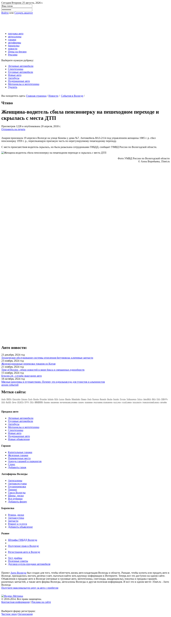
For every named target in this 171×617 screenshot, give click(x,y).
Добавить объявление (20, 526)
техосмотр (137, 402)
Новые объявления (19, 439)
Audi (3, 399)
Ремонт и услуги (17, 523)
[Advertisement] (62, 21)
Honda (35, 399)
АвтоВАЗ (147, 399)
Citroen (24, 399)
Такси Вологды (17, 492)
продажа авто (15, 33)
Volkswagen (131, 399)
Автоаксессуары (17, 483)
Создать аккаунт (23, 12)
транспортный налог (150, 402)
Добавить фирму (17, 501)
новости (12, 48)
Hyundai (43, 399)
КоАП (8, 402)
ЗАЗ (3, 402)
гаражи (12, 39)
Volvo (139, 399)
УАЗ (31, 402)
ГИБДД (164, 399)
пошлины (88, 402)
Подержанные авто (19, 81)
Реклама (12, 54)
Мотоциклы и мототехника (23, 84)
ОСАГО (20, 402)
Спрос (11, 464)
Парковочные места (19, 458)
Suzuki (116, 399)
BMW (9, 399)
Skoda (109, 399)
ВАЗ (153, 399)
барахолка (13, 45)
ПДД (27, 402)
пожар (80, 402)
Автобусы (13, 78)
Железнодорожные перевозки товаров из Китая (28, 363)
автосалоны (14, 36)
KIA (56, 399)
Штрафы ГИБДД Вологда (22, 540)
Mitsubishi (76, 399)
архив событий (10, 384)
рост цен (116, 402)
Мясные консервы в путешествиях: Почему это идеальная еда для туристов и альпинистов (53, 381)
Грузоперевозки (17, 486)
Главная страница (36, 95)
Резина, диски (16, 514)
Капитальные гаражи (20, 452)
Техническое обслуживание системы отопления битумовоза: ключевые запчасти (47, 357)
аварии (39, 401)
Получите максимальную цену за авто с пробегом (29, 587)
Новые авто (14, 75)
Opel (89, 399)
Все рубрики (15, 498)
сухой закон (126, 402)
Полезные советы (18, 561)
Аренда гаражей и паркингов (25, 461)
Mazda (67, 399)
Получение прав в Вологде (23, 546)
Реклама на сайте (41, 602)
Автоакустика (16, 517)
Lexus (61, 399)
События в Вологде (72, 95)
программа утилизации (103, 402)
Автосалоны (15, 480)
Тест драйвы (15, 558)
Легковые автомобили (20, 66)
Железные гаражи (18, 455)
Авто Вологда (18, 572)
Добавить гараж (17, 467)
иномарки (55, 402)
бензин (46, 402)
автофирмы (14, 42)
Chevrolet (16, 399)
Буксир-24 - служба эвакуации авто (21, 375)
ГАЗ (158, 399)
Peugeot (95, 399)
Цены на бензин (17, 51)
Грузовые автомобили (20, 72)
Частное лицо (9, 614)
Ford (30, 399)
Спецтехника (15, 69)
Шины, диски (16, 495)
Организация (25, 614)
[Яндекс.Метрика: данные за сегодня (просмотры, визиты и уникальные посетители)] (12, 596)
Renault (103, 399)
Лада (14, 402)
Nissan (83, 399)
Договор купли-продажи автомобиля (29, 564)
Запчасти (13, 520)
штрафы (163, 402)
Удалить (12, 87)
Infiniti (50, 399)
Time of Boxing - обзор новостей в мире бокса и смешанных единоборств (42, 369)
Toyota (122, 399)
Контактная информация (15, 602)
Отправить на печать (13, 129)
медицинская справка (68, 402)
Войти (5, 12)
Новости (53, 95)
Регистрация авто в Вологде (24, 552)
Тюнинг (12, 489)
